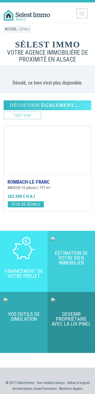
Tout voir (22, 115)
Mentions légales (71, 389)
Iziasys (60, 383)
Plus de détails (25, 204)
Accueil (11, 29)
